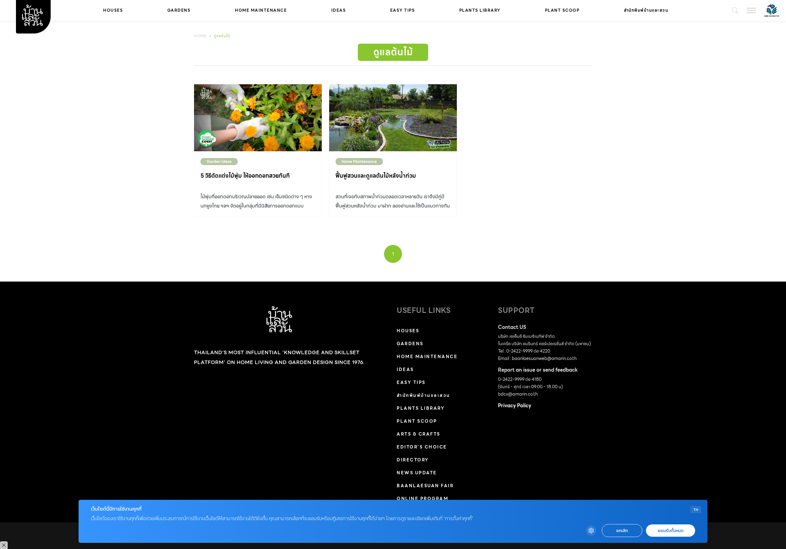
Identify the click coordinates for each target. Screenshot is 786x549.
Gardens (179, 10)
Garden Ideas (219, 161)
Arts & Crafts (418, 434)
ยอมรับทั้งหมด (670, 530)
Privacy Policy (514, 405)
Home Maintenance (261, 10)
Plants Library (479, 10)
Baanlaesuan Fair (425, 485)
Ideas (338, 10)
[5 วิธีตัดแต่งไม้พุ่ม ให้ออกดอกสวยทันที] (258, 117)
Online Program (422, 498)
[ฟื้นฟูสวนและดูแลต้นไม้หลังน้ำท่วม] (393, 117)
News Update (417, 472)
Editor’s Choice (422, 447)
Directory (413, 459)
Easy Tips (402, 10)
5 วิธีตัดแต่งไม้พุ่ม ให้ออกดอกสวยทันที (245, 175)
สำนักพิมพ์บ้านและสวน (646, 10)
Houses (113, 10)
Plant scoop (562, 10)
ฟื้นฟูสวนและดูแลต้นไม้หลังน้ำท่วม (376, 175)
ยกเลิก (622, 530)
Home (200, 36)
